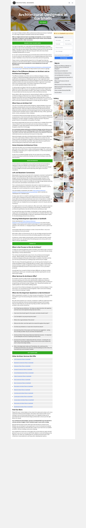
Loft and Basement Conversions (62, 75)
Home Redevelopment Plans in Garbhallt (23, 373)
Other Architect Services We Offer (63, 90)
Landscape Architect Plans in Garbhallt (23, 396)
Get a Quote (43, 22)
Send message (63, 58)
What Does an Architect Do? (61, 71)
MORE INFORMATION (32, 160)
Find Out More (58, 92)
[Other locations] (69, 3)
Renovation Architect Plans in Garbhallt (23, 386)
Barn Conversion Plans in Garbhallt (22, 383)
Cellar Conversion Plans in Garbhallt (22, 376)
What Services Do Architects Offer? (63, 84)
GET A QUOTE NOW (32, 352)
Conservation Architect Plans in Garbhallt (24, 400)
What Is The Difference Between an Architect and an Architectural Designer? (63, 67)
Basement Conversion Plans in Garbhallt (23, 362)
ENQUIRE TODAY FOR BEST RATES (32, 43)
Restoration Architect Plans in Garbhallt (23, 403)
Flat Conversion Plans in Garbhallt (22, 379)
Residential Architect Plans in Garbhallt (23, 406)
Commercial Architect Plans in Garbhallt (23, 393)
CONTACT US (32, 243)
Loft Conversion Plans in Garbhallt (22, 359)
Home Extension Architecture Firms (63, 73)
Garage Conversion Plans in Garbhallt (23, 369)
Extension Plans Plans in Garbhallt (22, 366)
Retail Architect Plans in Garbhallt (22, 389)
